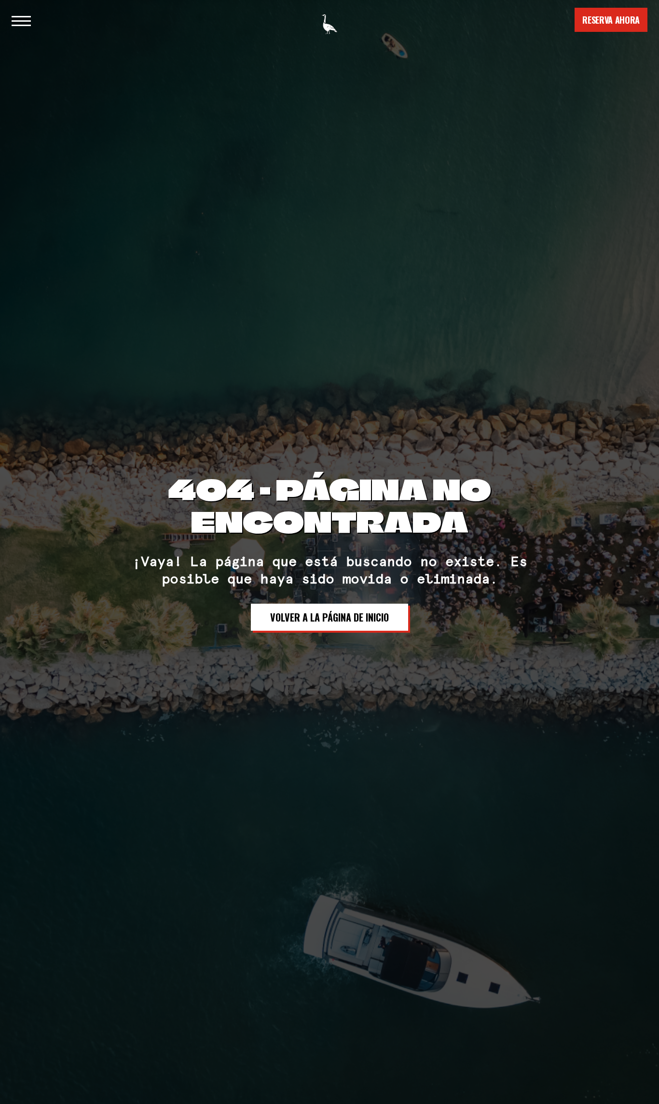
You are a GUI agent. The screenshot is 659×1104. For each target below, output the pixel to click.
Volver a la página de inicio (329, 617)
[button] (21, 19)
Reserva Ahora (611, 20)
